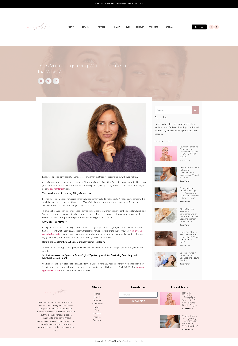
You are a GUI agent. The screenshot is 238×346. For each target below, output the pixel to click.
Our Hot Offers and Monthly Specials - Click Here (119, 3)
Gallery (116, 27)
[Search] (195, 110)
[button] (41, 81)
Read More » (185, 160)
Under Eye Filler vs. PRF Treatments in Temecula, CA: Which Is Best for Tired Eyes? (189, 237)
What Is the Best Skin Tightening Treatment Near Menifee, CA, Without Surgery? (189, 173)
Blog (128, 27)
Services (85, 27)
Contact (140, 27)
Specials (169, 27)
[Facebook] (216, 27)
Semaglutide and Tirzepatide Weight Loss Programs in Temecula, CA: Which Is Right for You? (189, 194)
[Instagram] (211, 27)
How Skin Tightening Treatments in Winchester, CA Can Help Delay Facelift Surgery (189, 152)
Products (153, 27)
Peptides (101, 27)
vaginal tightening (55, 188)
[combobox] (173, 110)
